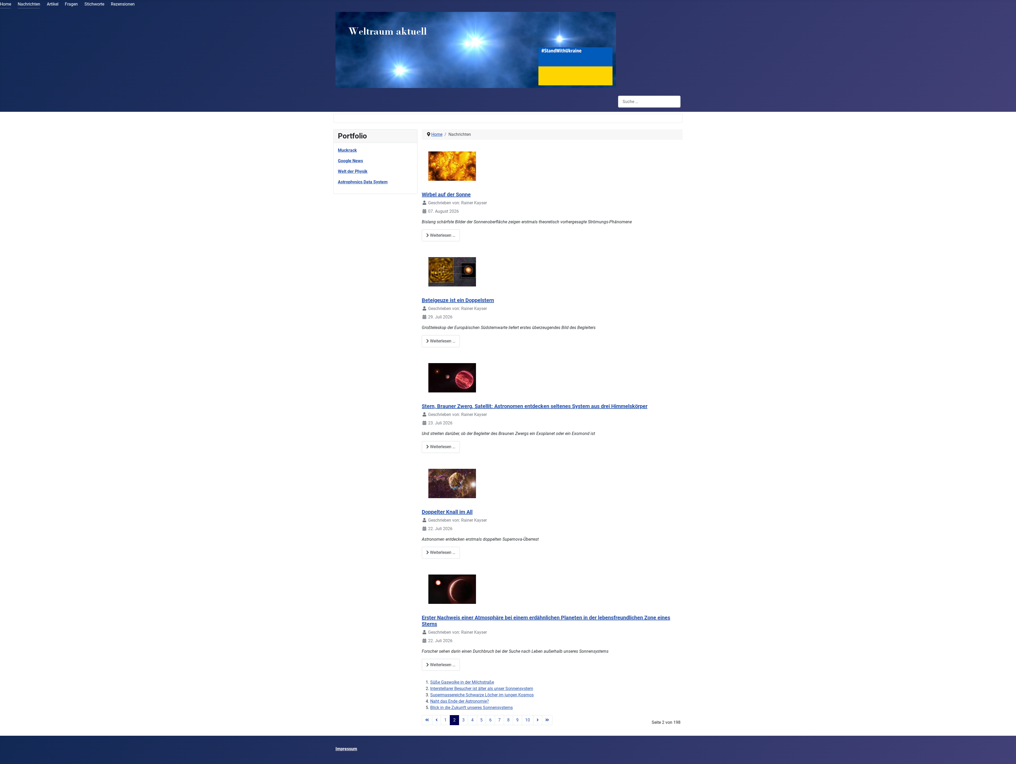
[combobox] (649, 102)
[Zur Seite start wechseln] (427, 720)
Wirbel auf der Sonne (446, 194)
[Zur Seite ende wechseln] (547, 720)
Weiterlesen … (442, 235)
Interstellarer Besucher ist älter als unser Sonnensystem (481, 688)
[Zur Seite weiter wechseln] (537, 720)
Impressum (346, 748)
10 (527, 720)
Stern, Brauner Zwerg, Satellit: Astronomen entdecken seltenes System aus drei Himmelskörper (534, 406)
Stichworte (94, 4)
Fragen (71, 4)
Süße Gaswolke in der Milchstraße (462, 682)
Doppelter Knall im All (447, 512)
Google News (350, 160)
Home (5, 4)
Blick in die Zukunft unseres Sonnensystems (471, 707)
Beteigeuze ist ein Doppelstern (458, 300)
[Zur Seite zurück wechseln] (436, 720)
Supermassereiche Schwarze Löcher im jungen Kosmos (482, 694)
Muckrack (347, 150)
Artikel (52, 4)
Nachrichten (29, 4)
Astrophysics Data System (363, 181)
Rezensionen (123, 4)
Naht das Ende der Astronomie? (459, 701)
